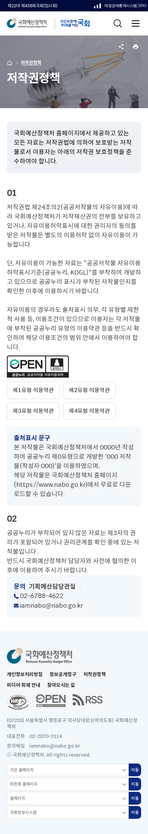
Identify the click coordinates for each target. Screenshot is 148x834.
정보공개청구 (63, 674)
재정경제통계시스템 (115, 7)
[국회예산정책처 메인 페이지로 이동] (33, 23)
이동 (136, 771)
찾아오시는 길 (61, 685)
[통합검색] (118, 23)
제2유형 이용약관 (89, 390)
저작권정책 (31, 63)
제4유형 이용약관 (89, 411)
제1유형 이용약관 (33, 390)
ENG (143, 6)
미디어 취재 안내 (23, 685)
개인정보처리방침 (25, 674)
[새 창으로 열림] (18, 702)
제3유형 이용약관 (33, 411)
